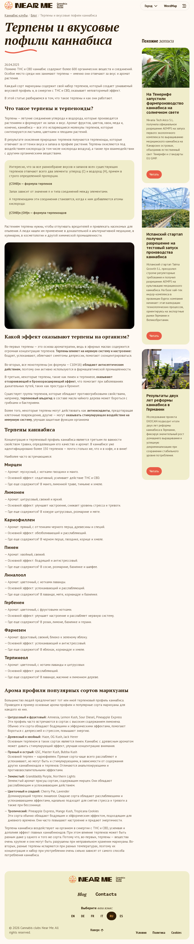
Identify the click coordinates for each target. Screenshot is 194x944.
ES (121, 916)
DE (82, 916)
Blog (81, 894)
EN (73, 916)
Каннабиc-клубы (16, 15)
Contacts (106, 894)
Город (149, 6)
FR (92, 916)
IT (102, 916)
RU (111, 916)
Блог (34, 15)
